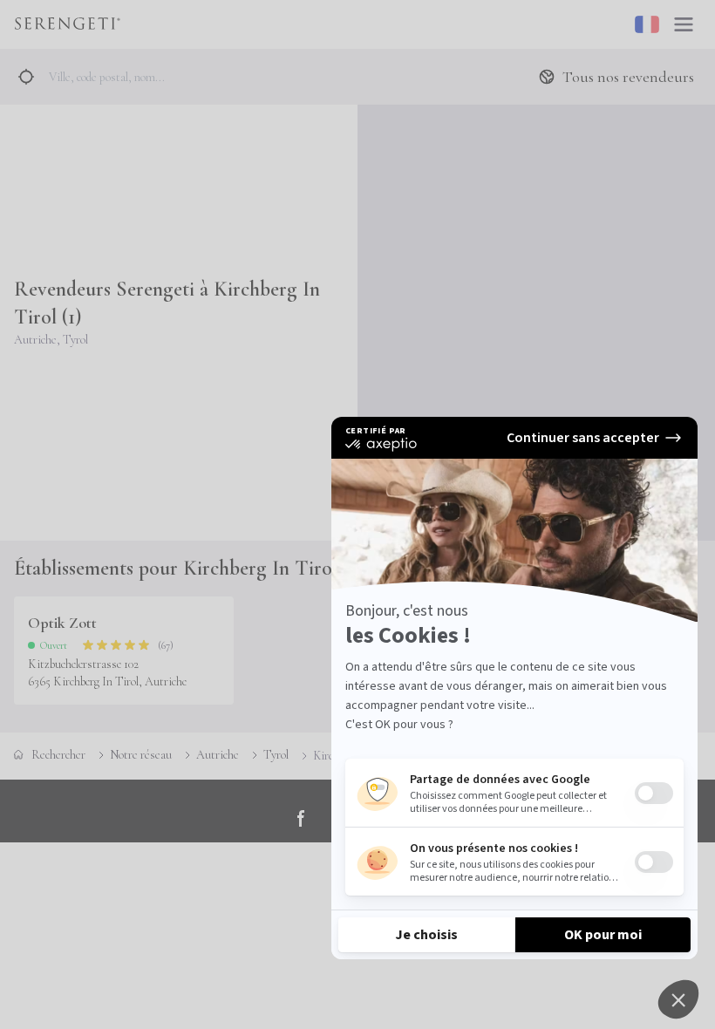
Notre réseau (141, 754)
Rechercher (58, 754)
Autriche (217, 754)
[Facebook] (301, 818)
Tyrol (276, 754)
